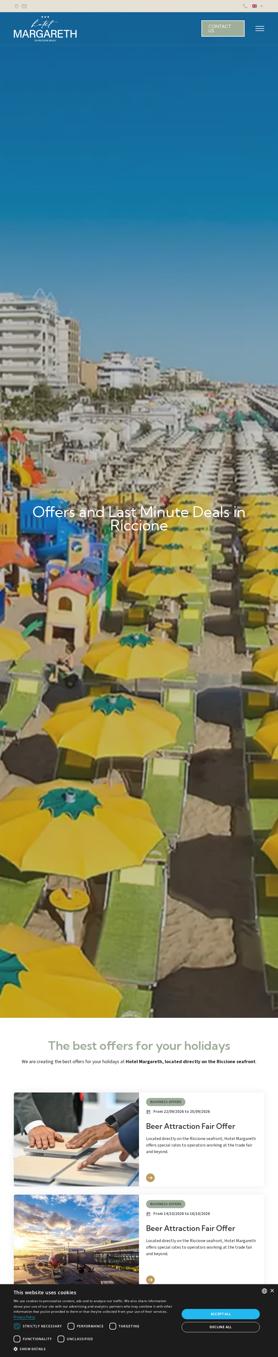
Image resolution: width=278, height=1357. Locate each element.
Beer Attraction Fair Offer (190, 1126)
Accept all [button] (221, 1314)
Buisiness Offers (165, 1102)
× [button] (272, 1291)
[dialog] (139, 1320)
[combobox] (264, 1291)
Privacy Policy (24, 1317)
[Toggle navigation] (259, 28)
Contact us (219, 28)
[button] (94, 1349)
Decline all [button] (221, 1327)
